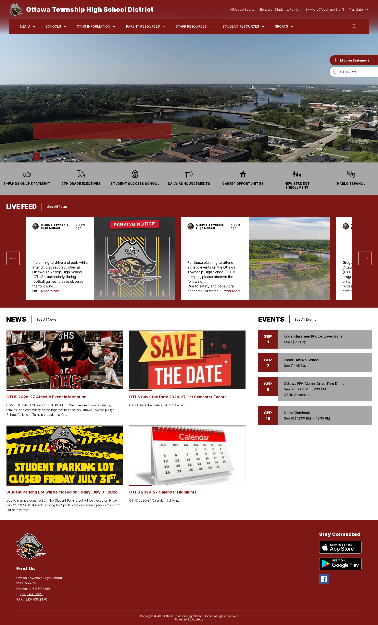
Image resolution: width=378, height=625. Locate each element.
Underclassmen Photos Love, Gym (313, 336)
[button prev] (13, 258)
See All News (46, 319)
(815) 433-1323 (31, 594)
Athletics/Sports (242, 9)
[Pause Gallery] (36, 156)
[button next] (365, 258)
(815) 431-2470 (35, 599)
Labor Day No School (301, 360)
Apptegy (197, 619)
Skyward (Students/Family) (280, 9)
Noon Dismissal (297, 413)
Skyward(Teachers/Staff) (324, 9)
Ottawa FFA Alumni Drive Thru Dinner (315, 384)
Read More (50, 291)
